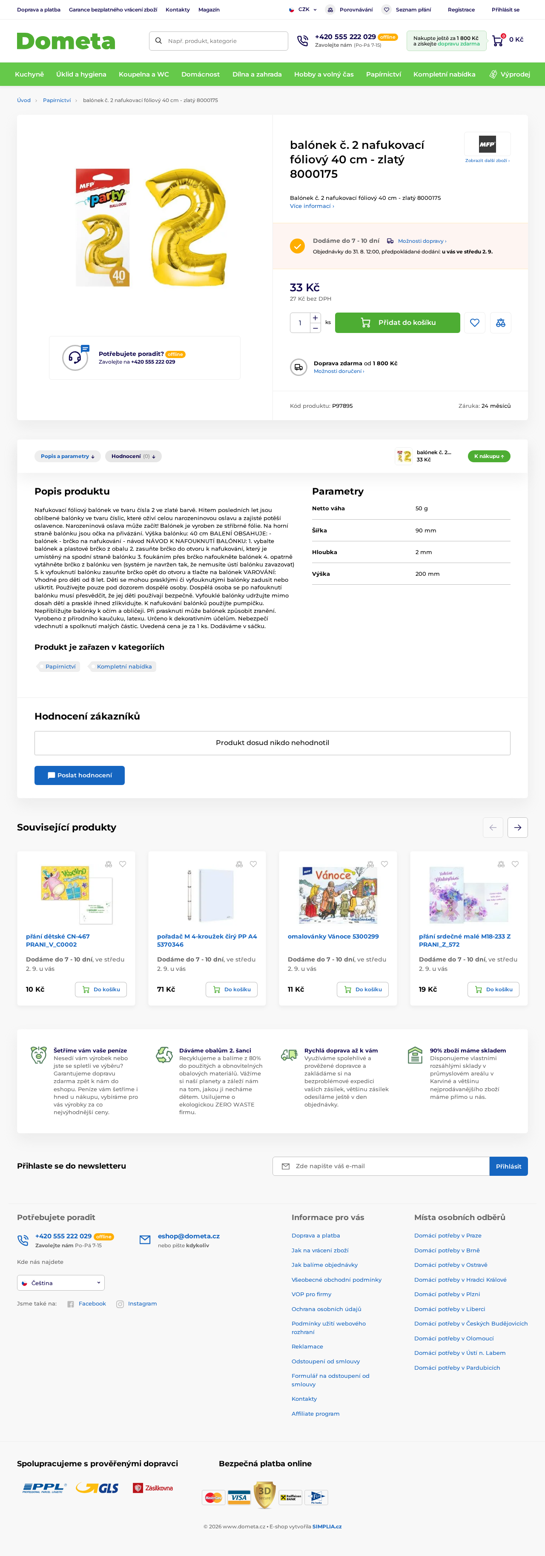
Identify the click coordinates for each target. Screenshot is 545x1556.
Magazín (209, 9)
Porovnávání (356, 9)
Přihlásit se (505, 9)
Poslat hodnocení (84, 775)
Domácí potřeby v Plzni (447, 1294)
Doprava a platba (38, 9)
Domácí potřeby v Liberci (449, 1309)
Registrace (461, 9)
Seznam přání (413, 9)
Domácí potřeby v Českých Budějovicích (471, 1323)
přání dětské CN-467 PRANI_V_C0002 (58, 940)
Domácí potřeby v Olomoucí (454, 1338)
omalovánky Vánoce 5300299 (333, 936)
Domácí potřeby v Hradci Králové (460, 1279)
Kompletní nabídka (124, 666)
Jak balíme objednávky (325, 1264)
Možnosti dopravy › (422, 241)
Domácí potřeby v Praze (448, 1235)
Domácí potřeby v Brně (447, 1250)
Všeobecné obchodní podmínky (337, 1279)
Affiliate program (316, 1413)
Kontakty (178, 9)
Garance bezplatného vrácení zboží (113, 9)
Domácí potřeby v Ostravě (451, 1264)
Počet (300, 323)
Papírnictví (57, 100)
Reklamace (307, 1346)
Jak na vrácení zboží (320, 1250)
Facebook (92, 1303)
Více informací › (312, 205)
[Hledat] (158, 41)
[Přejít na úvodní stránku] (66, 41)
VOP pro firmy (311, 1294)
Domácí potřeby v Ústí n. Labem (460, 1352)
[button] (518, 827)
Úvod (24, 100)
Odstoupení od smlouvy (326, 1361)
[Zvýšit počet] (315, 318)
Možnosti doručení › (339, 371)
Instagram (142, 1303)
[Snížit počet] (315, 328)
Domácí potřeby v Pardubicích (457, 1367)
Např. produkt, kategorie (202, 40)
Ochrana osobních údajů (326, 1309)
